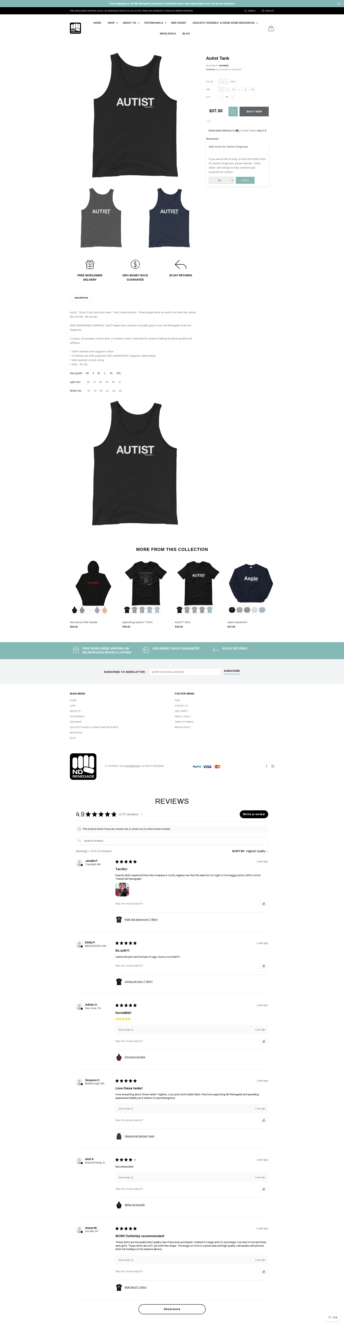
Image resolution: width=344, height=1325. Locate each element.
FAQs (177, 700)
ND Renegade (132, 765)
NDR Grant (178, 22)
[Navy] (247, 609)
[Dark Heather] (239, 609)
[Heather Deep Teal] (149, 609)
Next (282, 592)
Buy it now (254, 111)
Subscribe (232, 671)
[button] (142, 814)
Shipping (210, 69)
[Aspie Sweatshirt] (250, 587)
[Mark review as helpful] (264, 903)
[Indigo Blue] (262, 609)
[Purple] (97, 609)
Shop (111, 22)
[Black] (74, 609)
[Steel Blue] (157, 609)
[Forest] (202, 609)
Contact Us (181, 705)
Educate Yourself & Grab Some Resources (224, 22)
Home (97, 22)
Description (81, 298)
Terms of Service (184, 721)
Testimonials (153, 22)
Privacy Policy (183, 716)
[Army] (142, 609)
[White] (89, 609)
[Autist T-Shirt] (198, 587)
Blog (186, 33)
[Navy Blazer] (82, 609)
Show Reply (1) (125, 1030)
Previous (62, 592)
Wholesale (168, 33)
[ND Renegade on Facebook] (266, 766)
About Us (129, 22)
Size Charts (181, 711)
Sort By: (238, 851)
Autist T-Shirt (183, 622)
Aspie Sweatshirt (237, 622)
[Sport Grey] (254, 609)
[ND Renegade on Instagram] (272, 766)
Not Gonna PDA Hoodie (83, 622)
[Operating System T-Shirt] (145, 587)
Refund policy (183, 727)
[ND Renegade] (84, 766)
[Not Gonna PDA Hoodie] (93, 587)
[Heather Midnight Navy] (134, 609)
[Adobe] (104, 609)
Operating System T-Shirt (137, 622)
